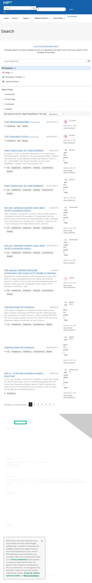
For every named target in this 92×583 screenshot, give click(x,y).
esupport (71, 277)
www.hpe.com (31, 482)
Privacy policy (11, 509)
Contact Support (12, 532)
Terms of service (12, 513)
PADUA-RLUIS (71, 303)
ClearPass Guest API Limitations (19, 307)
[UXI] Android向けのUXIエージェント (21, 136)
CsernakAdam (73, 207)
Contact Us (10, 503)
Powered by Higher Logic (46, 578)
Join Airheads (72, 16)
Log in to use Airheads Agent (46, 46)
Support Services (12, 528)
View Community (69, 128)
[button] (42, 541)
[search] (33, 8)
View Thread (67, 170)
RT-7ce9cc (72, 120)
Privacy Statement (19, 559)
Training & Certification (14, 535)
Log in (71, 9)
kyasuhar (72, 135)
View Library (67, 285)
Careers (9, 500)
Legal (8, 516)
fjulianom (72, 150)
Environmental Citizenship (15, 506)
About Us (9, 496)
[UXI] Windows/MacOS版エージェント (22, 122)
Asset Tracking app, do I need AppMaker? (24, 150)
